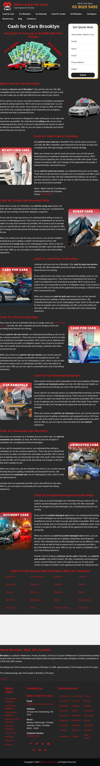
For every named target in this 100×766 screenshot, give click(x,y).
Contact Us (10, 741)
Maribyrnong (11, 608)
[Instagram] (33, 749)
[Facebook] (30, 743)
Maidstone (58, 592)
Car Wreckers (25, 14)
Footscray (34, 592)
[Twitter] (36, 743)
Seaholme (10, 600)
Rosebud (76, 725)
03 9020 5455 (85, 6)
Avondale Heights (62, 608)
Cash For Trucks (58, 14)
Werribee (76, 706)
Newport (9, 592)
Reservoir (63, 725)
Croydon (87, 696)
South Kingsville (37, 577)
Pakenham (76, 720)
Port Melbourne (85, 600)
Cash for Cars (8, 14)
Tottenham (10, 577)
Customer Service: (35, 733)
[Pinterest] (48, 743)
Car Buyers (91, 14)
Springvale (88, 725)
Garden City (83, 608)
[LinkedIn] (42, 743)
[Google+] (45, 749)
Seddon (81, 584)
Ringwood (63, 720)
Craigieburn (89, 711)
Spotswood (11, 584)
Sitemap (8, 744)
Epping (87, 701)
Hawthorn (63, 711)
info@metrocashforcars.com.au (40, 704)
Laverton (75, 701)
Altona (57, 600)
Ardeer (33, 608)
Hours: (30, 720)
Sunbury (75, 730)
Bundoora (63, 716)
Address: (31, 709)
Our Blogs (9, 737)
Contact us (31, 19)
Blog (20, 19)
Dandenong (77, 696)
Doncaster (63, 701)
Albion (81, 592)
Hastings (88, 706)
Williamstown (36, 600)
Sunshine (58, 584)
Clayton (75, 736)
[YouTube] (39, 749)
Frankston (63, 736)
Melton (75, 711)
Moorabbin (76, 716)
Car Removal (41, 14)
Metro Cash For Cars (31, 4)
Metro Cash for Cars (48, 762)
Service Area (7, 19)
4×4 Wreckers (76, 14)
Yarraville (82, 577)
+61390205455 (33, 736)
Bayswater (64, 706)
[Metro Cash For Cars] (7, 6)
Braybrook (34, 584)
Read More (3, 679)
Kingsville (58, 577)
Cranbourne (64, 696)
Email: (29, 701)
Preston (87, 720)
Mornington (89, 716)
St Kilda (62, 730)
